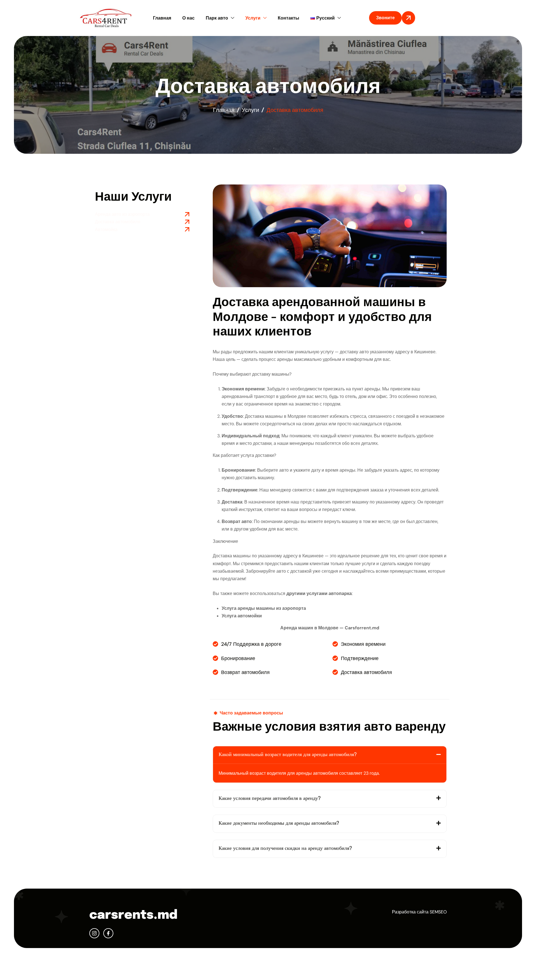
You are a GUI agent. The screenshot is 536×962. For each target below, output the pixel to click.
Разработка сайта (410, 912)
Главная (162, 18)
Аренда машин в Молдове (309, 628)
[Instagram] (94, 933)
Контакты (288, 18)
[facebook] (108, 933)
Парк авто (217, 18)
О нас (188, 18)
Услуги (252, 18)
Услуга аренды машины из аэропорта (264, 608)
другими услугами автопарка (319, 593)
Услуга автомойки (242, 616)
